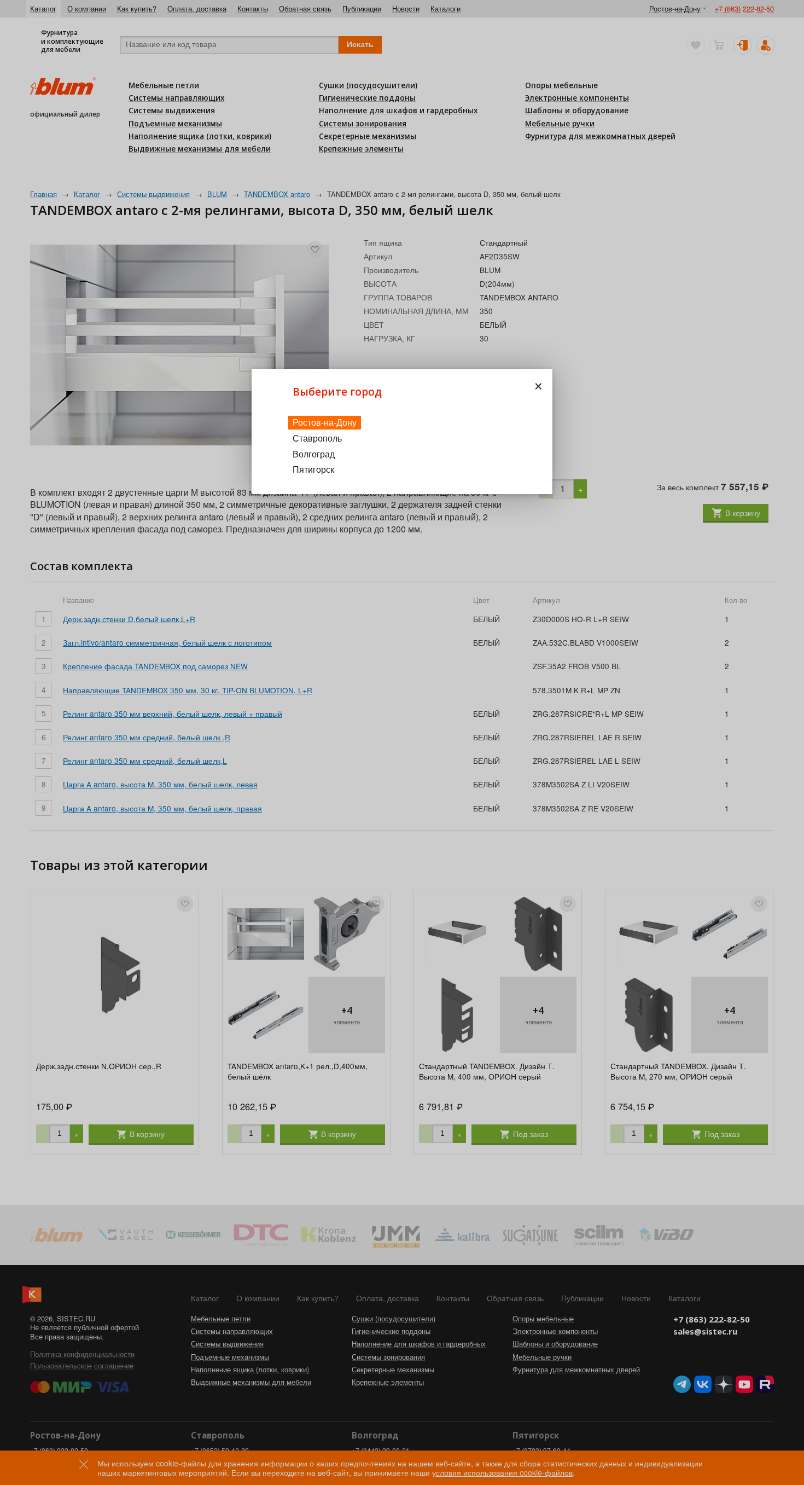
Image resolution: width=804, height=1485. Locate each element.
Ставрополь (317, 438)
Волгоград (314, 454)
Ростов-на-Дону (325, 422)
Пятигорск (313, 469)
